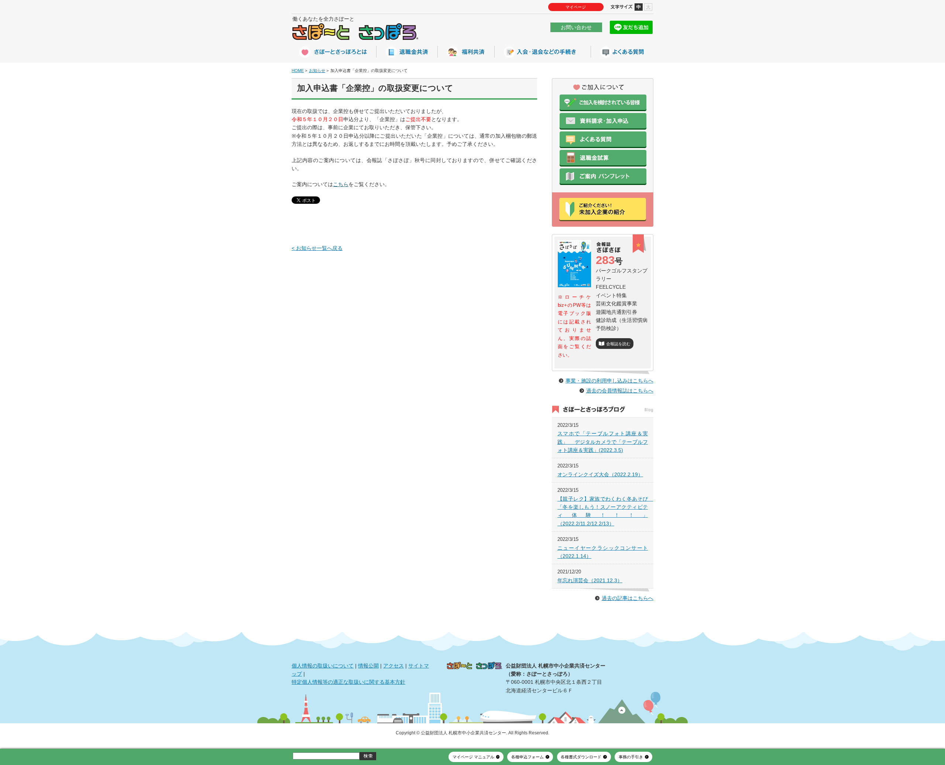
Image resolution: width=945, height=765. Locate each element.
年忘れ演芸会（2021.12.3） (589, 580)
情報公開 (368, 666)
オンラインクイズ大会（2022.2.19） (600, 474)
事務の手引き (631, 757)
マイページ (576, 7)
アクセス (393, 666)
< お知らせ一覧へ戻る (317, 248)
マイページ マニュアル (473, 757)
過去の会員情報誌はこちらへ (619, 391)
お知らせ (317, 70)
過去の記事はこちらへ (627, 598)
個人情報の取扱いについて (323, 666)
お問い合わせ (576, 27)
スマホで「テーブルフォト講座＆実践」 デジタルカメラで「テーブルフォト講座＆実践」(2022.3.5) (602, 441)
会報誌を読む (618, 344)
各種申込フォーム (527, 757)
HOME (298, 70)
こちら (340, 184)
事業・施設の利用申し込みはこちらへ (609, 381)
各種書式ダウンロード (581, 757)
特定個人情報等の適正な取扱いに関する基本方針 (348, 682)
